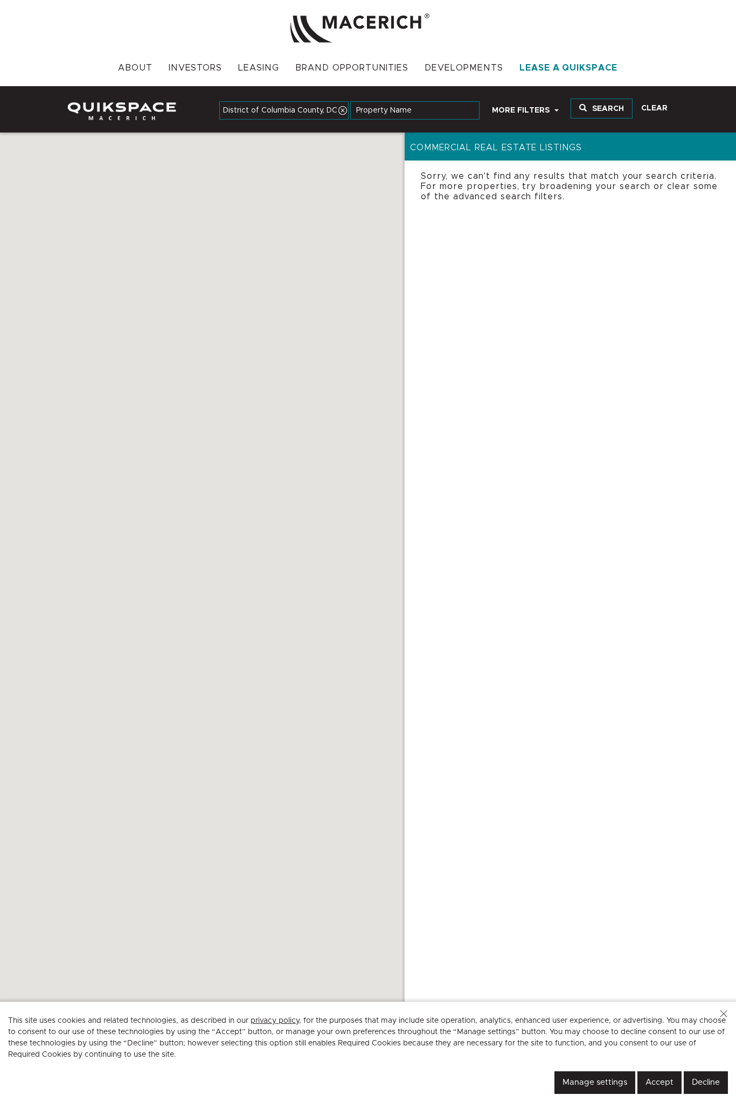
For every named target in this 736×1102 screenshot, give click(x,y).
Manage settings (595, 1082)
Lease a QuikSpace (568, 68)
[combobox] (284, 110)
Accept (659, 1082)
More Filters (522, 110)
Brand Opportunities (351, 68)
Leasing (258, 68)
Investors (196, 68)
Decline (706, 1082)
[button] (723, 1013)
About (135, 68)
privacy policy (275, 1020)
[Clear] (342, 110)
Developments (464, 68)
